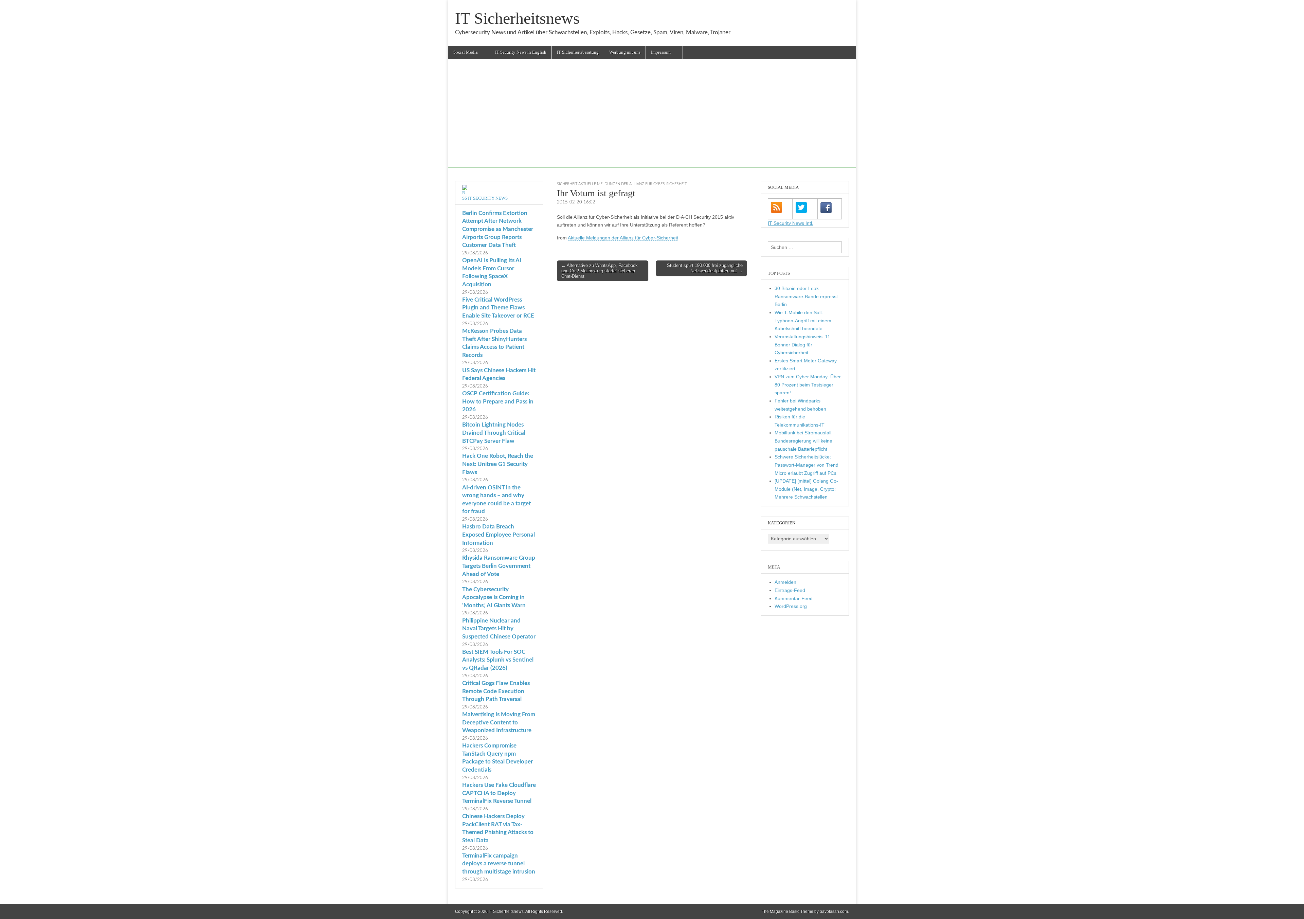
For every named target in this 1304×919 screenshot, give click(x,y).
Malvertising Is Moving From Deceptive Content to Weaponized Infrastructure (498, 722)
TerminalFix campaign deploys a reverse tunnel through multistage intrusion (498, 864)
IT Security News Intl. (790, 223)
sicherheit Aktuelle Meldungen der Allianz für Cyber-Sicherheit (622, 184)
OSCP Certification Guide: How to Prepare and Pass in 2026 (497, 401)
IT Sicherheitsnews (517, 18)
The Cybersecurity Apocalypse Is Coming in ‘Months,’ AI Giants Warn (494, 597)
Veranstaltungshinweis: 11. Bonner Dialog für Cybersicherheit (803, 344)
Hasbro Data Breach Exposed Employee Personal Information (498, 534)
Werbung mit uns (624, 52)
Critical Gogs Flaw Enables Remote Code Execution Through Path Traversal (496, 691)
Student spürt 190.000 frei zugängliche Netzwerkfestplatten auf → (705, 268)
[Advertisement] (652, 119)
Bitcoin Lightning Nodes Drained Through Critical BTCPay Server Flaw (493, 433)
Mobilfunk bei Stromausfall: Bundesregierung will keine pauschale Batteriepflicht (804, 440)
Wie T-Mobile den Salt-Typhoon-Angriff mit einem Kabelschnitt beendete (803, 320)
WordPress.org (791, 606)
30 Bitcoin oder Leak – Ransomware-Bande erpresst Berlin (806, 296)
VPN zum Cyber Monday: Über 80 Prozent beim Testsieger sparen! (808, 384)
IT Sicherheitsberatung (578, 52)
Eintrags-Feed (790, 590)
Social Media (465, 52)
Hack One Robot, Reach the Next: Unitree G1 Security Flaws (497, 464)
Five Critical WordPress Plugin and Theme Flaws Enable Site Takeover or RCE (498, 308)
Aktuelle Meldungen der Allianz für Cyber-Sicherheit (623, 237)
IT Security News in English (520, 52)
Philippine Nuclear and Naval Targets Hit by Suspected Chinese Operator (499, 628)
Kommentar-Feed (794, 598)
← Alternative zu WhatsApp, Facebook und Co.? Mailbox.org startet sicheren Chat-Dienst (599, 270)
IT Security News (488, 198)
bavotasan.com (834, 911)
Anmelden (785, 582)
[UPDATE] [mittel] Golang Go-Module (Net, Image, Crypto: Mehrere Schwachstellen (806, 489)
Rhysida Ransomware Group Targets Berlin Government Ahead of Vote (498, 566)
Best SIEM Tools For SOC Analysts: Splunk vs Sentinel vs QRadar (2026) (497, 660)
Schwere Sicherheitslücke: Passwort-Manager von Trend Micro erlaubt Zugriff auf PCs (806, 464)
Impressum (661, 52)
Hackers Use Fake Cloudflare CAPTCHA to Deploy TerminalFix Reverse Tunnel (499, 793)
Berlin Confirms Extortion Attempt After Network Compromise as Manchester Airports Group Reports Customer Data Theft (497, 229)
